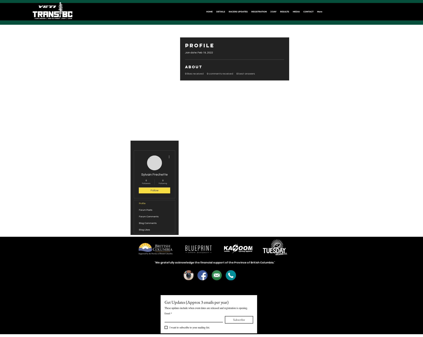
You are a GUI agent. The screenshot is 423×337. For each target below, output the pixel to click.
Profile (142, 203)
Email (168, 313)
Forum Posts (145, 210)
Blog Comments (147, 223)
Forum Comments (148, 216)
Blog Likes (144, 230)
